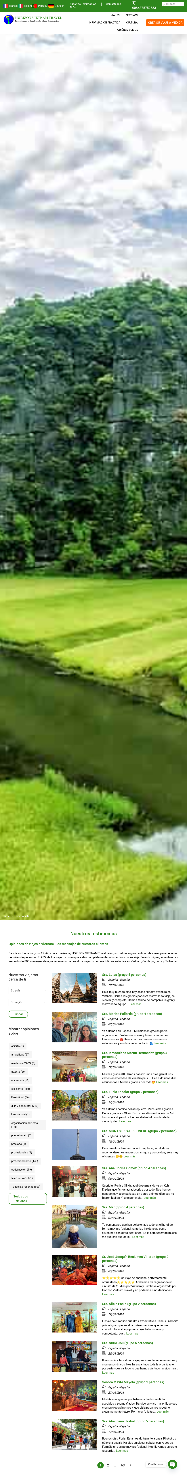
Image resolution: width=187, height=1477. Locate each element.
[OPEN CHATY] (172, 1464)
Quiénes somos (127, 29)
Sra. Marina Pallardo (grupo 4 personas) (132, 1014)
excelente (20, 1088)
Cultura (132, 22)
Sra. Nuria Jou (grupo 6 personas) (127, 1343)
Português (41, 5)
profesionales (21, 1152)
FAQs (73, 7)
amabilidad (20, 1054)
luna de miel (20, 1114)
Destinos (131, 15)
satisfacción (21, 1169)
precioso (18, 1144)
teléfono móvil (22, 1178)
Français (11, 5)
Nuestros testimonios (83, 4)
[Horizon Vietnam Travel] (35, 19)
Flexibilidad (20, 1097)
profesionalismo (24, 1161)
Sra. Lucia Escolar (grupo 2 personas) (130, 1092)
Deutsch (57, 5)
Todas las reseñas (25, 1186)
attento (18, 1071)
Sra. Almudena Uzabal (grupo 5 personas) (133, 1421)
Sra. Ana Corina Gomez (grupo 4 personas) (134, 1168)
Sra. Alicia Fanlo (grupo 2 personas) (129, 1304)
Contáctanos (113, 4)
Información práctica (104, 22)
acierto (17, 1046)
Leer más (135, 1004)
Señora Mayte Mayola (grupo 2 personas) (133, 1382)
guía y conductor (24, 1106)
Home (6, 916)
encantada (20, 1080)
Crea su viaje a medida (165, 22)
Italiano (26, 5)
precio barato (21, 1135)
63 (123, 1465)
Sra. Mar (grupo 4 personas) (123, 1207)
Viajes (115, 15)
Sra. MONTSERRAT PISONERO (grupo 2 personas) (139, 1131)
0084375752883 (144, 8)
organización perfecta (24, 1124)
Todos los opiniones (21, 1199)
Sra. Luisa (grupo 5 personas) (124, 975)
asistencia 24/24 (23, 1063)
